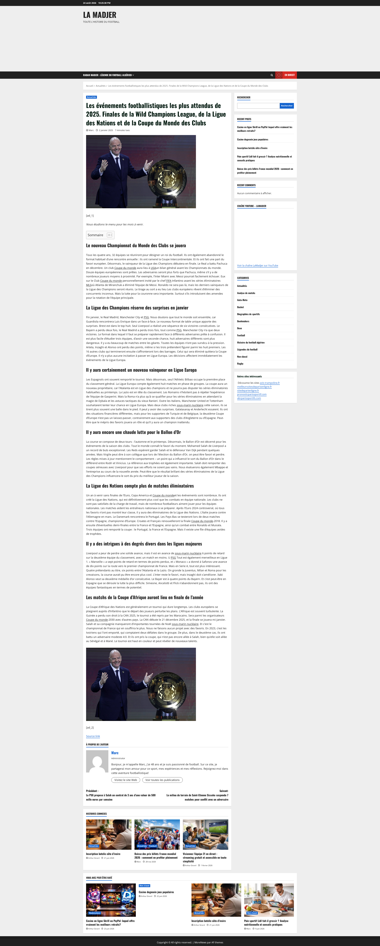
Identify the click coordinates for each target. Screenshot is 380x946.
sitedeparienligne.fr (248, 390)
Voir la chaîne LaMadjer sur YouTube (257, 265)
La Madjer (99, 14)
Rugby (240, 363)
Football (153, 846)
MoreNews (200, 942)
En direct (290, 75)
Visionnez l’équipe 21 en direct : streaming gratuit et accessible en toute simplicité (204, 857)
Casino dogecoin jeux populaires (252, 139)
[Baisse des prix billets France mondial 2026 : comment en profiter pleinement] (157, 834)
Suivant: (197, 795)
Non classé (242, 356)
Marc (91, 130)
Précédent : (121, 795)
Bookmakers (243, 321)
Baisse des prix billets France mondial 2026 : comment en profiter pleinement (156, 855)
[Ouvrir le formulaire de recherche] (272, 75)
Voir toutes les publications (162, 780)
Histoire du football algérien (251, 342)
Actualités (91, 97)
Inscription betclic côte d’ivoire (103, 854)
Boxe (239, 328)
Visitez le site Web (125, 780)
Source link (93, 736)
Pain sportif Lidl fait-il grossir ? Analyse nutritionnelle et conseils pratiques (266, 922)
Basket (240, 307)
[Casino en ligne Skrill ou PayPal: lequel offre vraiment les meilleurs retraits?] (111, 900)
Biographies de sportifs (248, 314)
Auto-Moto (242, 300)
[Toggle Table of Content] (108, 235)
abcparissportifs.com (249, 398)
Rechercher (243, 97)
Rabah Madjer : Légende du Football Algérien (107, 75)
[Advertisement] (189, 46)
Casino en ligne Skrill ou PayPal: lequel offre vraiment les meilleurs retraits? (110, 922)
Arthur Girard (93, 858)
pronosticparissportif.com (252, 394)
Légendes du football (247, 349)
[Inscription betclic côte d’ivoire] (109, 834)
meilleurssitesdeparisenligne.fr (254, 386)
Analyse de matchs (246, 293)
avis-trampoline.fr (270, 382)
